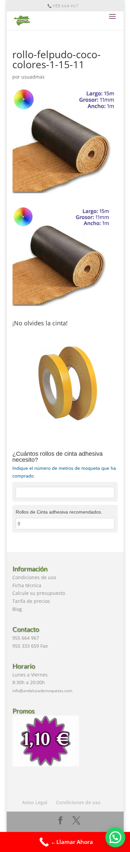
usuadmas (33, 77)
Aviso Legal (34, 802)
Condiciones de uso (34, 577)
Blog (17, 609)
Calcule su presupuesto (38, 593)
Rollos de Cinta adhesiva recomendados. (59, 512)
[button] (115, 837)
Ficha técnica (26, 585)
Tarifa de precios (31, 601)
